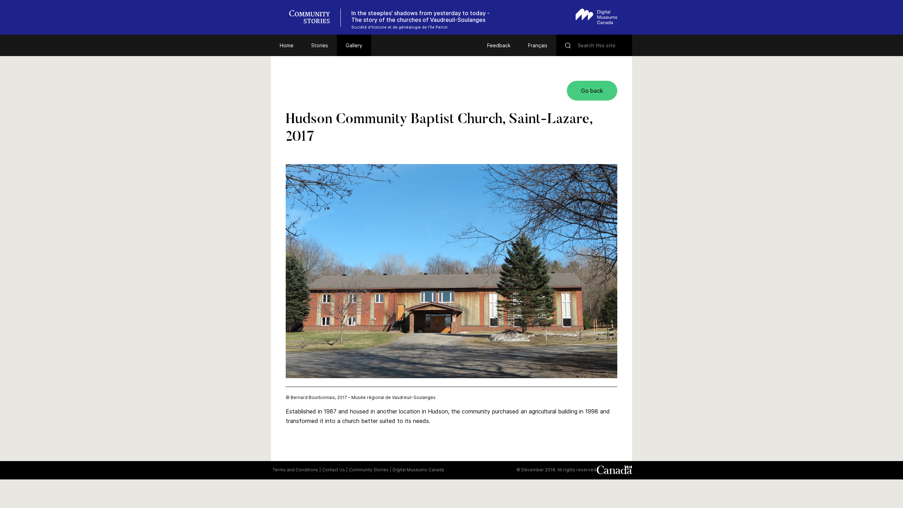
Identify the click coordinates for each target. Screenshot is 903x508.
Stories (319, 45)
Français (537, 45)
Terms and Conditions (295, 469)
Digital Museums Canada (418, 469)
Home (286, 45)
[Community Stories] (313, 17)
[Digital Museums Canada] (596, 16)
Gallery (354, 45)
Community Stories (369, 469)
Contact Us (333, 469)
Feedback (498, 45)
